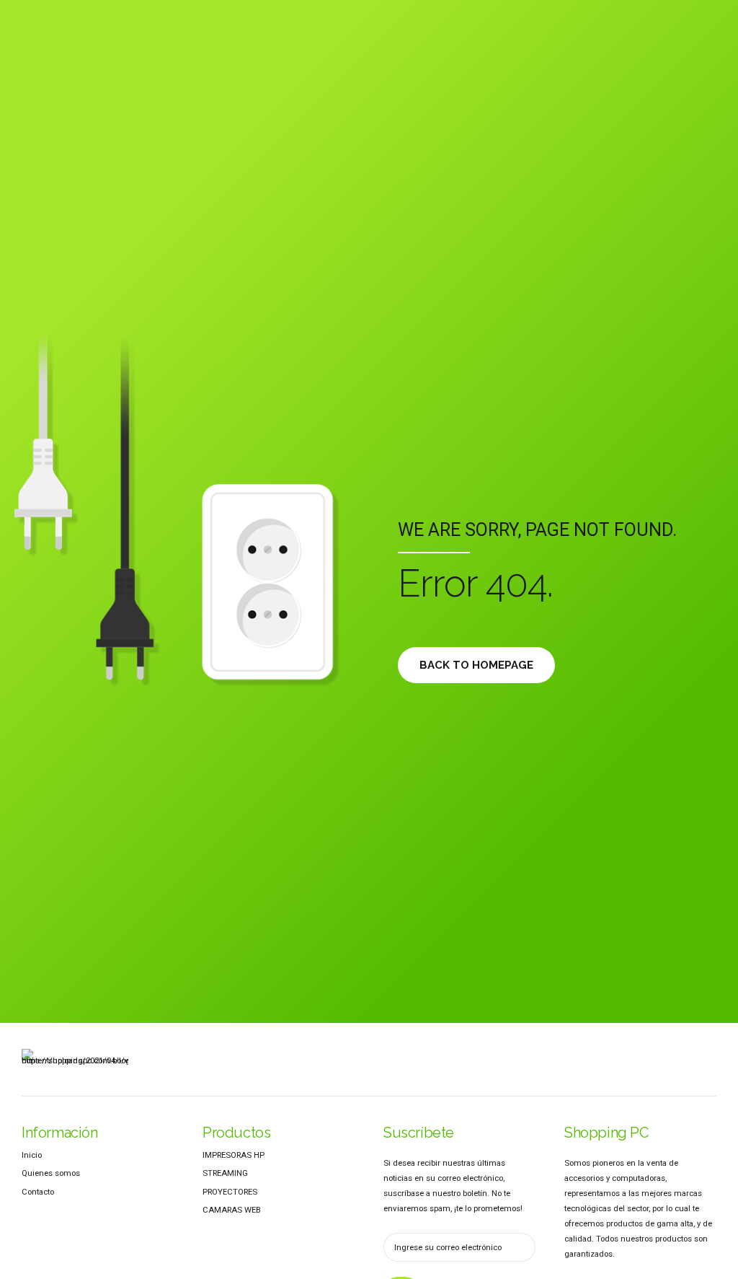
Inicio (32, 1155)
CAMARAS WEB (232, 1210)
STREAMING (225, 1173)
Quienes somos (51, 1173)
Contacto (38, 1192)
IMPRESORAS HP (233, 1155)
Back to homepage (476, 665)
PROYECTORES (230, 1192)
